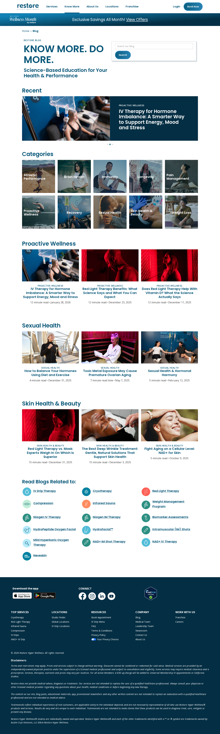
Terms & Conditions (101, 630)
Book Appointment (101, 617)
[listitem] (110, 118)
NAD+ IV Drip (18, 639)
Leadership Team (144, 626)
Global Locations (60, 621)
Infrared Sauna (18, 626)
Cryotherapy (17, 617)
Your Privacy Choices (108, 639)
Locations (112, 6)
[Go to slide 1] (107, 144)
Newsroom (141, 630)
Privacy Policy (98, 634)
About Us (92, 6)
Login (176, 6)
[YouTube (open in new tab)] (111, 596)
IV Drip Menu (98, 621)
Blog (137, 617)
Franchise (132, 6)
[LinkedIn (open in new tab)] (102, 596)
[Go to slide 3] (112, 144)
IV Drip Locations (61, 626)
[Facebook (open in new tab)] (82, 596)
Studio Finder (58, 617)
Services (51, 6)
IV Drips (15, 634)
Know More (72, 6)
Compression (18, 630)
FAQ (93, 626)
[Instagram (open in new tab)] (92, 596)
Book (193, 6)
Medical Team (142, 621)
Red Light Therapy (20, 621)
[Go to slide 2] (110, 144)
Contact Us (141, 634)
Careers (179, 621)
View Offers (137, 19)
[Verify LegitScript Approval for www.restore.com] (151, 593)
